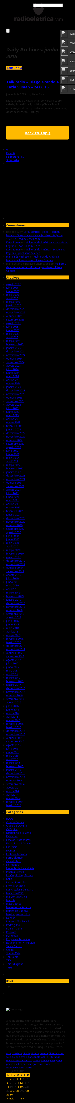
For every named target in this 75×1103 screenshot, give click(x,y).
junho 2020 (12, 539)
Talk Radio (14, 68)
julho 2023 (12, 408)
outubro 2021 (14, 482)
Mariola (10, 900)
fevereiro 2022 (15, 468)
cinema (35, 1053)
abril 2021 (12, 504)
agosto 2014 (13, 787)
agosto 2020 (13, 532)
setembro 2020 (15, 529)
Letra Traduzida (15, 886)
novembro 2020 (15, 521)
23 (11, 1090)
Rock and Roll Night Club (20, 943)
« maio (10, 1098)
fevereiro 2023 (15, 426)
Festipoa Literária (16, 854)
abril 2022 (12, 461)
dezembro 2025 (15, 309)
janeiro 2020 (13, 557)
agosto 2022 (13, 447)
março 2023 (13, 422)
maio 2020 (12, 543)
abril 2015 (12, 759)
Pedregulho (13, 925)
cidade (26, 1053)
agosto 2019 (13, 575)
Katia (9, 879)
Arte (8, 1053)
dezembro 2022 (15, 433)
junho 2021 (12, 497)
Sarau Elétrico (14, 946)
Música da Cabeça (17, 911)
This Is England (15, 964)
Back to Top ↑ (37, 132)
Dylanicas (12, 836)
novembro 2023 (15, 394)
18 (17, 1086)
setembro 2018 (15, 614)
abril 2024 (12, 380)
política (18, 1063)
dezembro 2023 (15, 390)
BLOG (9, 818)
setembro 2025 (15, 319)
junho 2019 (12, 582)
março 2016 (13, 720)
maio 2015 (12, 755)
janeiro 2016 (13, 727)
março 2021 (13, 507)
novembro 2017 (15, 649)
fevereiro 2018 (15, 638)
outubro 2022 (14, 440)
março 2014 (13, 798)
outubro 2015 (14, 738)
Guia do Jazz (13, 861)
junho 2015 (12, 752)
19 (21, 1086)
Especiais (11, 847)
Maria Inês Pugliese (17, 256)
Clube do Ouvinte (16, 826)
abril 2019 (12, 589)
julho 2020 (12, 536)
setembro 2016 (15, 699)
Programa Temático (18, 939)
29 (7, 1094)
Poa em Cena (14, 928)
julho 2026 (12, 287)
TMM (9, 967)
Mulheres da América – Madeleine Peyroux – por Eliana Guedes (35, 251)
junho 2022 (12, 454)
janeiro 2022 (13, 472)
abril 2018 (12, 631)
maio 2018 (12, 628)
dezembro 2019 (15, 560)
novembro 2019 (15, 564)
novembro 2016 (15, 692)
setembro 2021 (15, 486)
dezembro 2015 (15, 731)
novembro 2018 (15, 607)
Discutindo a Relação (18, 833)
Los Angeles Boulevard (19, 889)
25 (17, 1090)
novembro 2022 (15, 436)
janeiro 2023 (13, 429)
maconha (11, 1060)
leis (47, 1056)
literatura (55, 1056)
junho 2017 (12, 667)
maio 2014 (12, 791)
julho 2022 (12, 451)
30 (11, 1094)
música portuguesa (51, 1060)
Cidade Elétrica (15, 822)
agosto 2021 (13, 490)
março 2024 (13, 383)
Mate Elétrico (13, 904)
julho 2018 (12, 621)
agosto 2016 (13, 702)
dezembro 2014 (15, 773)
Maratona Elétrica (16, 896)
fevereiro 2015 (15, 766)
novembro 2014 (15, 777)
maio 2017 (12, 670)
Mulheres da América (18, 907)
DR (50, 1053)
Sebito (10, 950)
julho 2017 (12, 663)
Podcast (11, 932)
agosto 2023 (13, 404)
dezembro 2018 (15, 603)
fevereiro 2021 (15, 511)
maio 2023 (12, 415)
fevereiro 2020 (15, 553)
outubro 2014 (14, 780)
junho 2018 (12, 624)
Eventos (10, 850)
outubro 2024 (14, 358)
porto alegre (30, 1063)
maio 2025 (12, 334)
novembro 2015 (15, 734)
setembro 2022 (15, 443)
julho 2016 (12, 706)
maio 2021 (12, 500)
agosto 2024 (13, 365)
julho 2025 (12, 326)
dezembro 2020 (15, 518)
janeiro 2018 (13, 642)
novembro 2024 (15, 355)
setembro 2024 (15, 362)
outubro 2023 (14, 397)
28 (27, 1090)
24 (14, 1090)
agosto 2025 (13, 323)
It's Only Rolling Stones (19, 875)
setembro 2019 (15, 571)
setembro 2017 (15, 656)
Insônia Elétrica (15, 872)
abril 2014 (12, 794)
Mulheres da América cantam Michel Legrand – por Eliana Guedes (37, 244)
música (36, 1060)
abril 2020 (12, 546)
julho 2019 (12, 578)
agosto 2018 (13, 617)
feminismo (58, 1053)
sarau (40, 1063)
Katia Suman (13, 242)
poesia (9, 1063)
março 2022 (13, 465)
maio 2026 (12, 295)
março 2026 (13, 302)
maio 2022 (12, 458)
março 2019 (13, 592)
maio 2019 (12, 585)
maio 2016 (12, 713)
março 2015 (13, 763)
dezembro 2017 (15, 646)
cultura (44, 1053)
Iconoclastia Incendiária (20, 868)
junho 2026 (12, 291)
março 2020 (13, 550)
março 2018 (13, 635)
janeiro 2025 (13, 348)
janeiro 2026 (13, 305)
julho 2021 (12, 493)
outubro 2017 (14, 653)
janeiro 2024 (13, 387)
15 (7, 1086)
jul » (22, 1098)
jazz (43, 1056)
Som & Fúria (13, 953)
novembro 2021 (15, 479)
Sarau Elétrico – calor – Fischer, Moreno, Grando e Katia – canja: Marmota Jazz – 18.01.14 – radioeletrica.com (34, 235)
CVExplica (12, 829)
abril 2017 (12, 674)
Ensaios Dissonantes (18, 840)
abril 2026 (12, 298)
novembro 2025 (15, 312)
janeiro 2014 (13, 805)
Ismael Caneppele (30, 1056)
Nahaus (10, 918)
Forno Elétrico (14, 857)
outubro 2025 (14, 316)
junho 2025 (12, 330)
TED (8, 960)
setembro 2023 (15, 401)
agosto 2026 (13, 284)
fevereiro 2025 (15, 344)
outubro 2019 (14, 568)
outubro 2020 (14, 525)
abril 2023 (12, 419)
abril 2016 (12, 716)
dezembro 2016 (15, 688)
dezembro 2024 (15, 351)
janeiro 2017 (13, 685)
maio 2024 (12, 376)
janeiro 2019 (13, 599)
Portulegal (12, 935)
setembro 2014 (15, 784)
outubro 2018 (14, 610)
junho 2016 (12, 709)
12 (21, 1082)
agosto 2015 (13, 745)
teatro (28, 1067)
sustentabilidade (15, 1067)
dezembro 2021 (15, 475)
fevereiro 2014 (15, 802)
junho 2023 (12, 412)
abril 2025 (12, 337)
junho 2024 (12, 373)
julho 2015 (12, 748)
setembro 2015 (15, 741)
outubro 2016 (14, 695)
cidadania (17, 1053)
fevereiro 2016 (15, 724)
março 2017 (13, 677)
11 (17, 1082)
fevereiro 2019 (15, 596)
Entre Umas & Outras (18, 843)
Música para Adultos (18, 914)
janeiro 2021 (13, 514)
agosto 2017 (13, 660)
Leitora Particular (16, 882)
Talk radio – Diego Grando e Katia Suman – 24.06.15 (32, 84)
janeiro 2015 (13, 770)
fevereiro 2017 (15, 681)
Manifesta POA (15, 893)
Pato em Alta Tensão (18, 921)
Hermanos (12, 865)
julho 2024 (12, 369)
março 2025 (13, 341)
